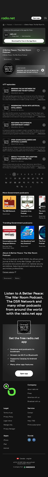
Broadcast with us (34, 401)
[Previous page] (10, 174)
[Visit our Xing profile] (34, 440)
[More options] (44, 50)
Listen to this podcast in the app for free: (18, 30)
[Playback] (42, 70)
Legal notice (8, 421)
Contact (30, 413)
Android (6, 448)
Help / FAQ (31, 421)
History (17, 59)
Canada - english (25, 458)
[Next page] (26, 187)
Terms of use (8, 413)
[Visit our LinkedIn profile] (29, 440)
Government (7, 59)
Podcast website (8, 272)
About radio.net (33, 389)
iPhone (6, 440)
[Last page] (30, 187)
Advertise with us (33, 397)
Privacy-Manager (9, 429)
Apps (29, 417)
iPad (5, 444)
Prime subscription (34, 425)
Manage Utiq (8, 425)
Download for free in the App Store (24, 41)
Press (30, 393)
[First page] (5, 174)
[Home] (3, 25)
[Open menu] (45, 18)
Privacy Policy (8, 417)
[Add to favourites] (38, 50)
